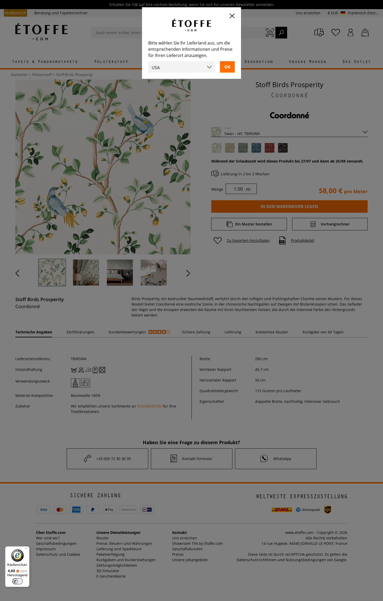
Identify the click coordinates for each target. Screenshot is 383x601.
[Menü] (26, 549)
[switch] (17, 581)
